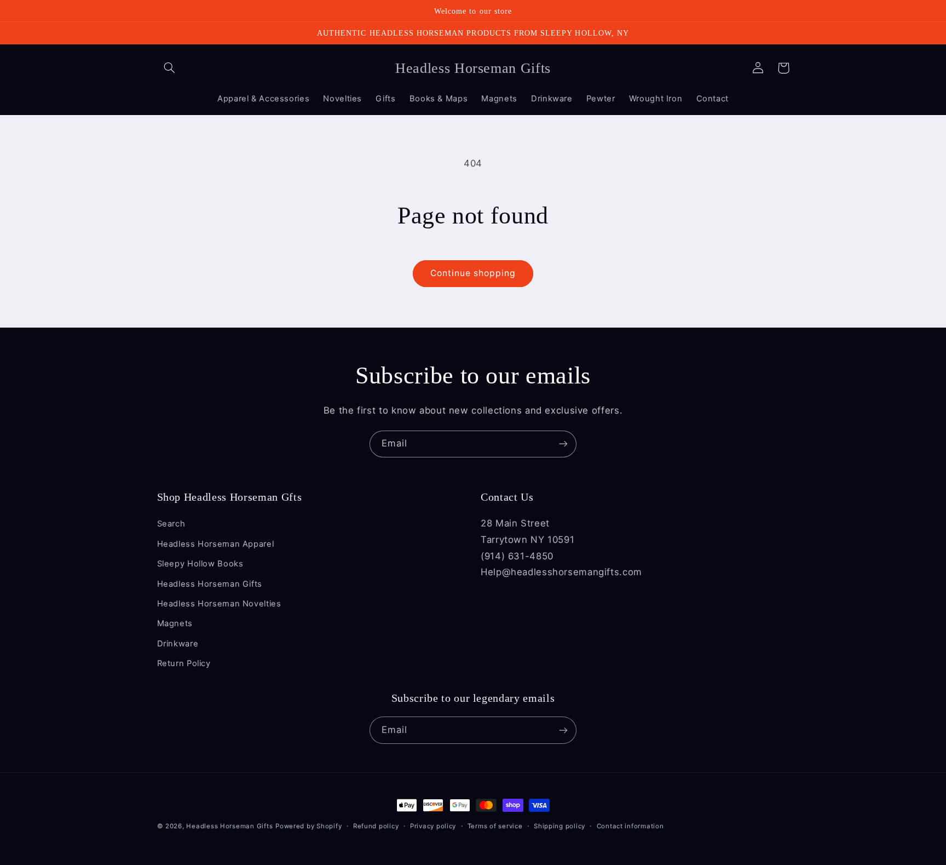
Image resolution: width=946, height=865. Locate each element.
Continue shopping (473, 273)
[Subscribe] (563, 444)
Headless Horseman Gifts (210, 584)
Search (171, 524)
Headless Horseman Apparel (215, 544)
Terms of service (495, 826)
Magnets (175, 623)
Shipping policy (559, 826)
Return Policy (184, 663)
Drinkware (178, 644)
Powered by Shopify (308, 826)
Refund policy (376, 826)
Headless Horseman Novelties (219, 604)
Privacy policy (433, 826)
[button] (169, 68)
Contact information (630, 826)
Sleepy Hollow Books (200, 564)
